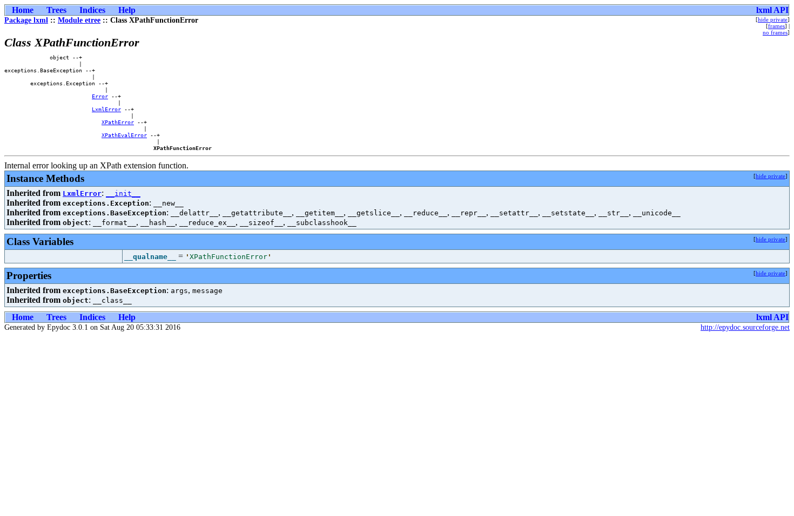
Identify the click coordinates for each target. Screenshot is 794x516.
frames (776, 26)
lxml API (772, 10)
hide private (773, 19)
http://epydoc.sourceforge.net (745, 327)
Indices (92, 10)
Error (100, 96)
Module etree (79, 20)
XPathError (118, 122)
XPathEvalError (124, 135)
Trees (56, 10)
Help (127, 10)
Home (22, 10)
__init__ (123, 193)
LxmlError (106, 109)
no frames (775, 32)
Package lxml (26, 20)
